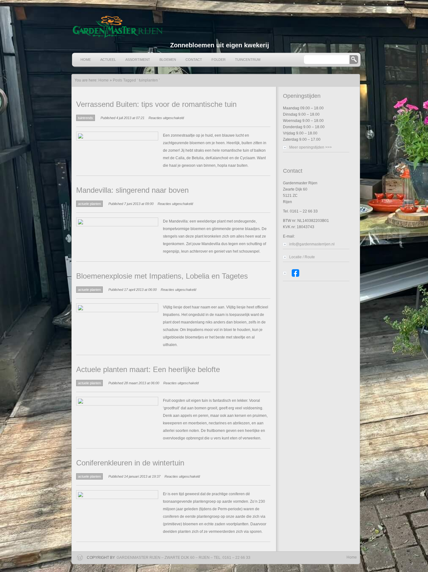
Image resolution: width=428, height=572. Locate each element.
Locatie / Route (302, 257)
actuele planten (89, 204)
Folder (218, 59)
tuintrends (85, 118)
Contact (193, 59)
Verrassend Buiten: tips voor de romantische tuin (156, 104)
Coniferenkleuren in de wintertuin (130, 463)
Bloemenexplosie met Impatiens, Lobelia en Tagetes (162, 276)
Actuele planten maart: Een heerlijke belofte (148, 369)
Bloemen (167, 59)
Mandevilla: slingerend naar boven (132, 190)
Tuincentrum (247, 59)
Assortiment (137, 59)
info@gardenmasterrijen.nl (312, 244)
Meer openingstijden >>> (310, 147)
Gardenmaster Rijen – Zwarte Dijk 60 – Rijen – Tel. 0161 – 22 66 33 (183, 557)
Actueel (108, 59)
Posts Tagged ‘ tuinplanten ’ (136, 80)
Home (86, 59)
